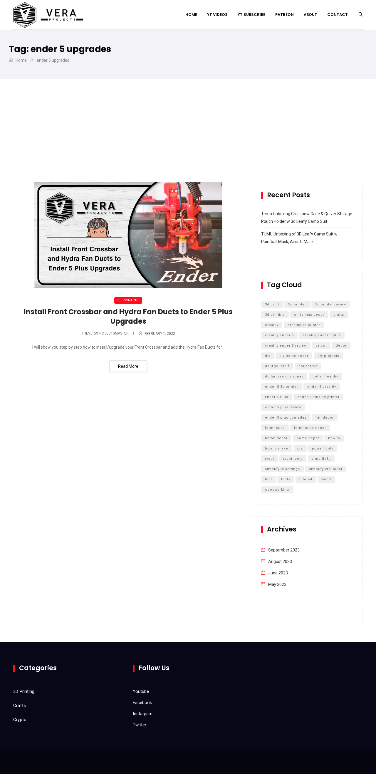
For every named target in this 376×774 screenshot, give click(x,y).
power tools (322, 448)
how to (334, 438)
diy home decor (293, 356)
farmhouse (275, 428)
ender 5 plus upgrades (286, 417)
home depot (308, 438)
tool (268, 479)
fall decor (325, 417)
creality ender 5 (279, 335)
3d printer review (330, 304)
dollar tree (308, 366)
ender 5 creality (321, 387)
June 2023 (278, 573)
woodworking (277, 490)
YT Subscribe (251, 14)
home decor (276, 438)
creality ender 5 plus (322, 335)
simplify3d (321, 459)
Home (191, 14)
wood (326, 479)
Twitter (139, 725)
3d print (272, 304)
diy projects (328, 356)
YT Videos (217, 14)
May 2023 (277, 584)
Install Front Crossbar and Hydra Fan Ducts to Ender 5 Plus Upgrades (128, 316)
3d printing (275, 315)
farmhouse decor (310, 428)
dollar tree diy (325, 376)
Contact (337, 14)
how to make (276, 448)
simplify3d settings (282, 469)
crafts (338, 315)
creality (271, 325)
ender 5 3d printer (281, 387)
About (310, 14)
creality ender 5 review (286, 345)
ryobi (269, 459)
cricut (321, 345)
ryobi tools (293, 459)
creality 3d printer (304, 325)
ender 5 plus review (283, 407)
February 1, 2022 (160, 334)
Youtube (141, 691)
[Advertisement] (188, 138)
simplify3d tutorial (325, 469)
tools (285, 479)
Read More (128, 366)
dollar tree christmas (284, 376)
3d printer (297, 304)
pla (300, 448)
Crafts (19, 705)
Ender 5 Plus (276, 397)
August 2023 (280, 561)
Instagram (142, 713)
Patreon (284, 14)
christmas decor (309, 315)
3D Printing (128, 300)
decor (341, 345)
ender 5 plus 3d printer (318, 397)
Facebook (142, 702)
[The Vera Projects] (49, 14)
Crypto (19, 719)
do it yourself (277, 366)
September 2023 (284, 550)
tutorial (305, 479)
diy (267, 356)
